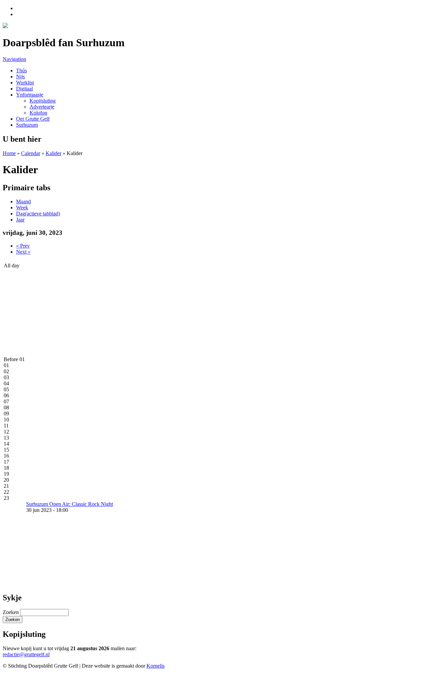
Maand (23, 201)
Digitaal (24, 88)
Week (22, 207)
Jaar (20, 219)
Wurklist (25, 82)
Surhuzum (27, 125)
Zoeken (11, 612)
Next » (23, 252)
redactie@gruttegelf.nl (26, 654)
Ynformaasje (29, 94)
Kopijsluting (42, 101)
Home (9, 153)
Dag (38, 213)
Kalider (53, 153)
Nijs (20, 76)
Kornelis (155, 666)
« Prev (23, 246)
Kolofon (38, 113)
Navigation (14, 59)
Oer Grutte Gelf (33, 119)
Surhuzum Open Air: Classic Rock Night (69, 504)
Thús (21, 70)
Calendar (30, 153)
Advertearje (41, 107)
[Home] (5, 26)
